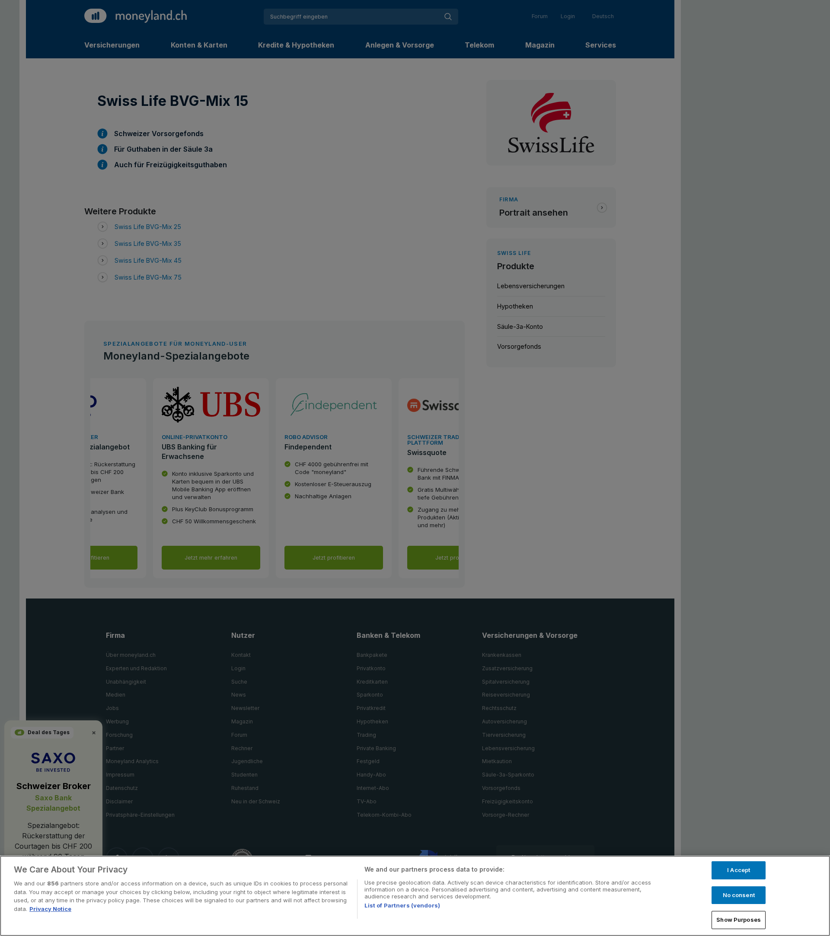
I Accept (738, 869)
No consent (739, 894)
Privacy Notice (50, 908)
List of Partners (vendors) (402, 905)
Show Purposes (738, 919)
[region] (415, 896)
